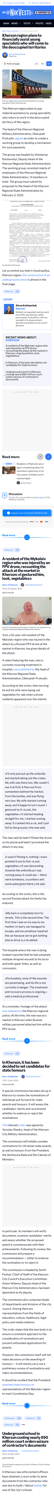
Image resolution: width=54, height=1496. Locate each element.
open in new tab (8, 592)
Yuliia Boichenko (33, 1076)
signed (19, 138)
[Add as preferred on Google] (8, 12)
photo (39, 23)
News (9, 31)
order (21, 1125)
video (49, 23)
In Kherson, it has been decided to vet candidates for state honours (26, 364)
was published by (24, 669)
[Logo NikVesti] (20, 12)
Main (4, 31)
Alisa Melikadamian (33, 585)
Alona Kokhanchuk (17, 54)
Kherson (12, 340)
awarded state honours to (18, 1384)
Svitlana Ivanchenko (34, 1451)
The (4, 1125)
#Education (9, 1418)
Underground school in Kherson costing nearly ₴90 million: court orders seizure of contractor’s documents (24, 375)
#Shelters (30, 1418)
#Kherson (8, 291)
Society (15, 31)
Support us (44, 12)
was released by (12, 1011)
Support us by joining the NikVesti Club (29, 513)
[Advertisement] (27, 423)
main (6, 23)
